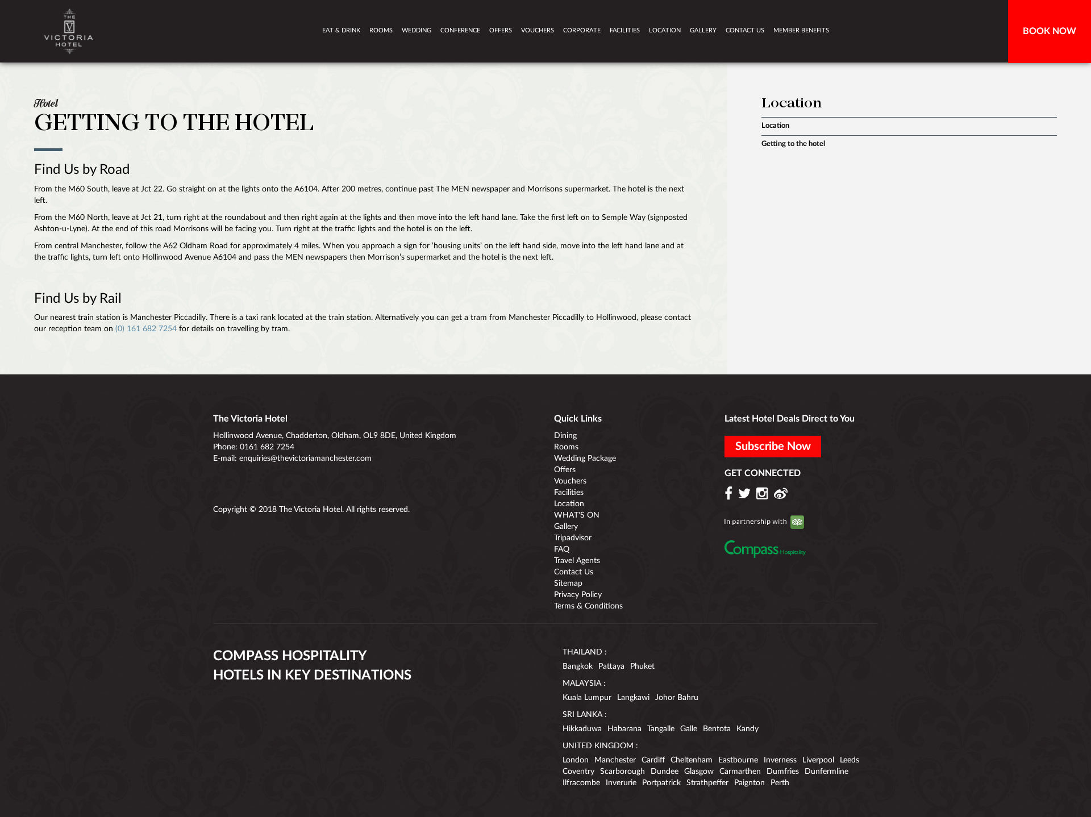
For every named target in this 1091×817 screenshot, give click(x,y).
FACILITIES (625, 30)
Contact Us (573, 572)
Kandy (747, 729)
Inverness (780, 760)
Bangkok (578, 666)
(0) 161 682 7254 (146, 329)
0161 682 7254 (267, 447)
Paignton (749, 783)
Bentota (717, 729)
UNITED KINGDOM (598, 746)
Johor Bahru (676, 698)
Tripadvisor (573, 538)
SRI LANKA (582, 715)
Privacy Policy (578, 595)
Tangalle (660, 729)
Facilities (569, 493)
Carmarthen (740, 772)
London (576, 760)
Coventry (578, 772)
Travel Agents (577, 561)
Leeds (849, 760)
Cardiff (653, 760)
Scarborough (622, 772)
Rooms (566, 447)
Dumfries (783, 772)
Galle (688, 729)
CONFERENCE (460, 30)
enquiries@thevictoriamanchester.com (305, 458)
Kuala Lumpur (587, 698)
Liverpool (818, 760)
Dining (565, 436)
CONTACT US (745, 30)
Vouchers (570, 481)
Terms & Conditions (588, 606)
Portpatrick (661, 783)
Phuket (642, 666)
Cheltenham (692, 760)
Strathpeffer (707, 783)
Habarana (624, 729)
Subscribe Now (773, 446)
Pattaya (611, 666)
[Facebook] (730, 494)
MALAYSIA (582, 683)
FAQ (561, 549)
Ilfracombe (581, 783)
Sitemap (568, 583)
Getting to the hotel (793, 144)
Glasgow (699, 772)
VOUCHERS (537, 30)
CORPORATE (582, 30)
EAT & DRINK (341, 30)
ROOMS (381, 30)
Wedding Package (585, 458)
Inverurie (621, 783)
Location (775, 126)
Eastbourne (738, 760)
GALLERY (703, 30)
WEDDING (416, 30)
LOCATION (665, 30)
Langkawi (633, 698)
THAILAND (582, 652)
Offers (565, 470)
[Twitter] (746, 494)
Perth (780, 783)
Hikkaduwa (582, 729)
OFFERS (500, 30)
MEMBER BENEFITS (801, 30)
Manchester (615, 760)
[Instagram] (764, 494)
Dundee (664, 772)
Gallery (566, 527)
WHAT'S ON (576, 515)
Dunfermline (826, 772)
